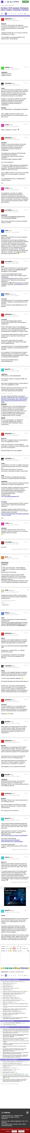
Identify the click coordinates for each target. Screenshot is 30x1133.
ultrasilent (8, 83)
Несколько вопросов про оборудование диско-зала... (14, 1074)
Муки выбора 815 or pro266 (8, 1072)
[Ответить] (25, 18)
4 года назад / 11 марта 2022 (11, 263)
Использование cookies (7, 1124)
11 (9, 13)
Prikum (7, 294)
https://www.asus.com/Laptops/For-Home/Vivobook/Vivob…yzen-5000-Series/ (12, 840)
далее (25, 13)
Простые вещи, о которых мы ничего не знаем (12, 981)
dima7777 (7, 369)
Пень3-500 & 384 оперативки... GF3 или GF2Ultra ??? (13, 1061)
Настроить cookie (17, 1124)
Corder (7, 125)
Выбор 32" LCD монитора (8, 1002)
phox (6, 557)
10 (7, 13)
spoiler (3, 948)
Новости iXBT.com (5, 1027)
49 (20, 13)
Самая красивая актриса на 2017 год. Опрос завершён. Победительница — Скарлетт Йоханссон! (14, 993)
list (20, 948)
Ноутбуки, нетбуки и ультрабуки (7, 5)
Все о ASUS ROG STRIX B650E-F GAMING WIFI (12, 1023)
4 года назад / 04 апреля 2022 (12, 820)
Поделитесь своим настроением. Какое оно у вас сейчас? (15, 991)
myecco (7, 857)
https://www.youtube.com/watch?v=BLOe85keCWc (14, 835)
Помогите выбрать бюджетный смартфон (11, 1000)
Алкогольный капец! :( (7, 984)
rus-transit (8, 210)
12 (11, 13)
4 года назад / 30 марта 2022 (12, 667)
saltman (7, 67)
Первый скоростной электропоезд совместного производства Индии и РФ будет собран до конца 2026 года (15, 1053)
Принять (14, 1131)
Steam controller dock (7, 1024)
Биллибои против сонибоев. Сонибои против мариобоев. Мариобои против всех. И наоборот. (14, 1010)
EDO (20, 275)
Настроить (21, 1131)
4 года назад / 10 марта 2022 (11, 211)
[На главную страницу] (2, 2)
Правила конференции (15, 1121)
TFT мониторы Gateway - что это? (9, 1069)
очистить (20, 950)
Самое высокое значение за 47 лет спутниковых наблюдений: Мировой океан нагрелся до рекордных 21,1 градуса (15, 1039)
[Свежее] (8, 2)
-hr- (6, 950)
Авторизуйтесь (4, 971)
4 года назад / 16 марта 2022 (12, 558)
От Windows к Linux (6, 1015)
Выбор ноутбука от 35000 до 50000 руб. (11, 998)
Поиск (23, 1121)
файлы (15, 950)
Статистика (4, 1122)
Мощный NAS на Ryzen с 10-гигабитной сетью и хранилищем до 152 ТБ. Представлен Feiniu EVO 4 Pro (16, 1032)
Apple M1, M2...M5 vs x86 (7, 983)
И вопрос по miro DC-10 (7, 1070)
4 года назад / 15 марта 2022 (12, 543)
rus (8, 950)
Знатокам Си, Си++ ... (7, 1067)
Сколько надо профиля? (8, 995)
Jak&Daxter (8, 19)
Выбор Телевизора (7, 986)
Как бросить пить (6, 989)
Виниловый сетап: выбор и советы (10, 997)
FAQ (26, 1121)
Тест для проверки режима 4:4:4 (10, 496)
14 (15, 13)
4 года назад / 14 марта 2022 (12, 460)
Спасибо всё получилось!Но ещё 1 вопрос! (11, 1063)
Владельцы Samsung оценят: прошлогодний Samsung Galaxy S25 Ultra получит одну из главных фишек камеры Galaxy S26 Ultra (16, 1030)
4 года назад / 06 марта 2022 (12, 20)
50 (22, 13)
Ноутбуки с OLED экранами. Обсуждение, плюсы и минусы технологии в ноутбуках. (15, 9)
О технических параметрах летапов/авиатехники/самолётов (15, 1006)
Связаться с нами (5, 1121)
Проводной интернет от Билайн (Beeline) (11, 1011)
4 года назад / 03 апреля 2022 (12, 776)
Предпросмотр (19, 971)
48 (18, 13)
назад (2, 13)
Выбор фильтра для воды (8, 988)
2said (6, 230)
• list (17, 948)
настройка (18, 283)
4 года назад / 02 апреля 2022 (12, 723)
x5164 (6, 590)
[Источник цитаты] (6, 29)
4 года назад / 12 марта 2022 (12, 316)
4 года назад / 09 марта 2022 (12, 85)
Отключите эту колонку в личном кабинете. (10, 1083)
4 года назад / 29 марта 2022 (12, 592)
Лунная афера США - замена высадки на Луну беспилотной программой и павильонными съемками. (15, 1018)
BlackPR (7, 722)
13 (13, 13)
